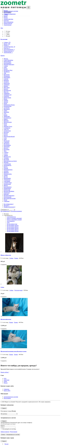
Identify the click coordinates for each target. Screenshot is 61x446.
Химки (6, 175)
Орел (5, 139)
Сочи (5, 138)
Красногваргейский (9, 136)
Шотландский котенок (6, 319)
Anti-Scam (6, 380)
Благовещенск (8, 187)
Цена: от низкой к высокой (14, 218)
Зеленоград (7, 192)
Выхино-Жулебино (9, 191)
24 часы (8, 31)
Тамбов (6, 155)
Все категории (4, 39)
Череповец (7, 146)
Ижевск (6, 86)
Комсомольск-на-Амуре (10, 161)
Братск (5, 166)
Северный (6, 201)
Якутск (6, 177)
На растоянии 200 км (12, 227)
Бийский (6, 194)
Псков (5, 200)
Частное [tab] (6, 205)
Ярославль (7, 87)
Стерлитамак (7, 164)
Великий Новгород (9, 195)
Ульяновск (6, 84)
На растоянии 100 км (12, 225)
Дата (2, 28)
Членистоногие (8, 23)
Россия (6, 444)
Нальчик (6, 162)
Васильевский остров (9, 198)
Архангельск (7, 130)
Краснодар (7, 83)
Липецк (6, 102)
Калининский (7, 106)
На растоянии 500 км (12, 231)
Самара (6, 66)
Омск (5, 67)
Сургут (6, 153)
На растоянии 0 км (12, 224)
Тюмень (6, 100)
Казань (6, 68)
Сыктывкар (7, 181)
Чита (5, 151)
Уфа (5, 73)
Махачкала (7, 109)
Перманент (7, 76)
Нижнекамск (7, 178)
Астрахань (7, 107)
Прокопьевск (7, 188)
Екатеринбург (7, 63)
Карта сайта (7, 390)
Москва (6, 58)
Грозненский (7, 184)
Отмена (3, 434)
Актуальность (11, 221)
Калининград (7, 117)
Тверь (5, 125)
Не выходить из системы (9, 429)
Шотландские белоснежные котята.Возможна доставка (13, 351)
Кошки (6, 16)
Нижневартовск (8, 169)
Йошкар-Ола (7, 156)
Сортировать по (11, 216)
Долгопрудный (18, 290)
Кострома (6, 159)
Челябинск (7, 71)
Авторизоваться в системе (11, 11)
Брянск (6, 119)
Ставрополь (7, 128)
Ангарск (6, 171)
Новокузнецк (7, 97)
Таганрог (6, 158)
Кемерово (6, 112)
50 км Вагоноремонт (16, 211)
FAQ (5, 378)
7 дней (7, 34)
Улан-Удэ (6, 129)
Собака (2, 287)
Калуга (6, 135)
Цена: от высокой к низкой (14, 219)
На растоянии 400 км (12, 229)
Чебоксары (7, 116)
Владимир (6, 149)
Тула (5, 113)
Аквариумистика (8, 19)
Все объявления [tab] (8, 204)
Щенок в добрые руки (6, 255)
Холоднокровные (8, 22)
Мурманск (6, 143)
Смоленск (6, 142)
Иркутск (6, 92)
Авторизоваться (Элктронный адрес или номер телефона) (16, 422)
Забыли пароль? (5, 431)
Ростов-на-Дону (8, 70)
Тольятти (6, 81)
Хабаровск (7, 93)
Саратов (6, 79)
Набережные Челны (9, 104)
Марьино (6, 172)
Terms (5, 381)
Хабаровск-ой (7, 94)
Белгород (6, 132)
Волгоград (7, 74)
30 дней (8, 36)
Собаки (11, 258)
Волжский (6, 140)
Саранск (6, 152)
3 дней (7, 33)
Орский (6, 168)
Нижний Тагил (8, 126)
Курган (6, 133)
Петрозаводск (7, 165)
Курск (5, 123)
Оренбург (6, 96)
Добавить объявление (10, 14)
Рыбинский (7, 189)
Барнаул (6, 89)
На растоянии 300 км (12, 228)
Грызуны (6, 20)
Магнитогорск (8, 122)
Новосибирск (7, 61)
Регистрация (7, 12)
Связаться (6, 389)
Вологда (6, 148)
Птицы (6, 17)
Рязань (5, 99)
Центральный (7, 197)
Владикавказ (7, 145)
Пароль (3, 425)
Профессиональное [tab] (9, 207)
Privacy (6, 382)
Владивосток (7, 90)
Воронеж (6, 80)
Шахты (6, 185)
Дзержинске (7, 179)
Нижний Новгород (9, 64)
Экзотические (7, 25)
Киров (5, 115)
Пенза (5, 103)
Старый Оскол (8, 182)
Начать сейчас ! (5, 372)
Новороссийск (8, 174)
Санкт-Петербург (8, 60)
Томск (5, 110)
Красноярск (7, 77)
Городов (3, 55)
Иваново (6, 120)
